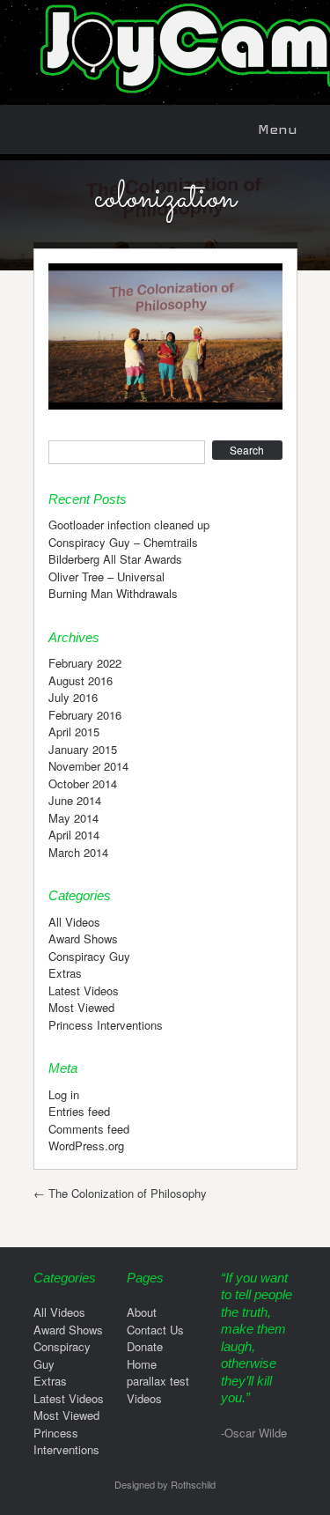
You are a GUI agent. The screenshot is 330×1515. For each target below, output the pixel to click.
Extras (65, 972)
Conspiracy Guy (89, 956)
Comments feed (88, 1128)
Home (142, 1364)
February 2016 (84, 714)
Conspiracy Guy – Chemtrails (123, 542)
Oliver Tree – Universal (106, 576)
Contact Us (155, 1329)
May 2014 (73, 817)
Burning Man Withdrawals (113, 593)
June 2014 (74, 800)
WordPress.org (86, 1145)
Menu (277, 129)
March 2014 (78, 852)
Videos (144, 1398)
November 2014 (88, 766)
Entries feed (79, 1111)
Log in (63, 1094)
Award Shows (83, 938)
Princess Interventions (105, 1024)
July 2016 (73, 697)
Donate (145, 1346)
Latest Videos (83, 990)
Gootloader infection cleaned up (128, 524)
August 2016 (80, 680)
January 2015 (82, 749)
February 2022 (84, 662)
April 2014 (73, 834)
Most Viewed (81, 1007)
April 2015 (73, 731)
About (142, 1312)
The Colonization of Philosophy (120, 1193)
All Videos (74, 921)
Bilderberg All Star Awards (115, 559)
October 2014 (82, 783)
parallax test (158, 1380)
